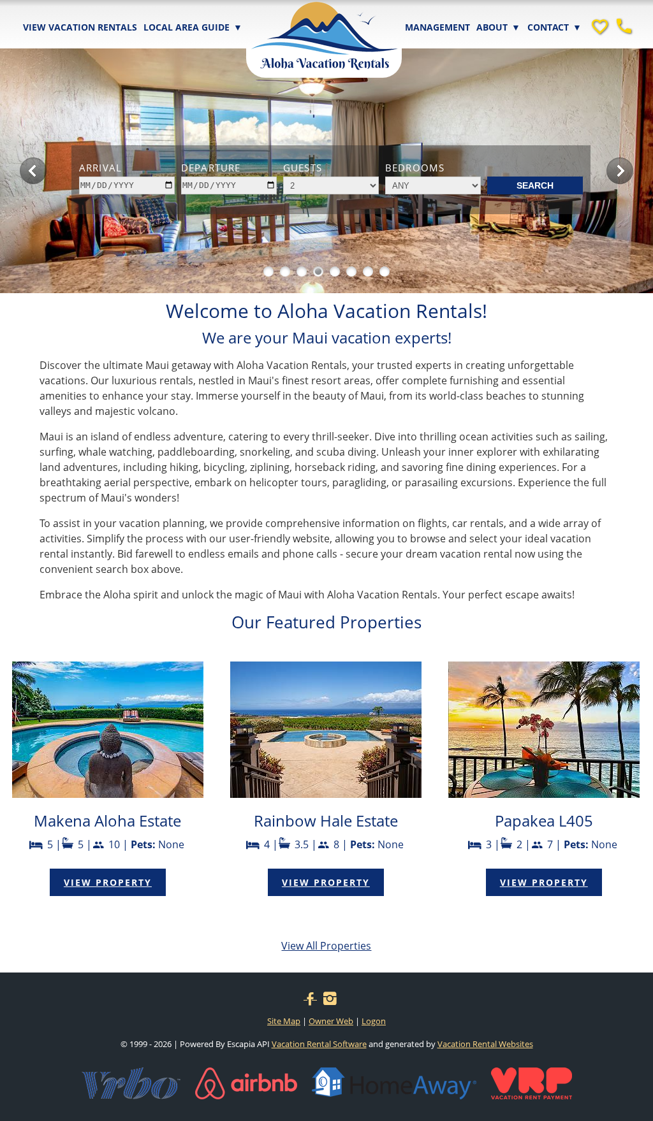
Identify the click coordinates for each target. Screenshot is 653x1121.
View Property (108, 882)
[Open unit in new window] (107, 794)
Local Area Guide (192, 27)
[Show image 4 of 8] (318, 271)
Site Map (283, 1021)
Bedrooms (414, 167)
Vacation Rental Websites (485, 1044)
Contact (554, 27)
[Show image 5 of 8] (335, 271)
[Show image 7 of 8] (368, 271)
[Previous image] (33, 170)
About (498, 27)
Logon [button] (374, 1021)
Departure (210, 167)
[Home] (324, 27)
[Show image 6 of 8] (351, 271)
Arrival (100, 167)
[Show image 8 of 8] (384, 271)
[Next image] (620, 170)
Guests (302, 167)
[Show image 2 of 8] (285, 271)
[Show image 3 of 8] (302, 271)
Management (437, 27)
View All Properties (326, 946)
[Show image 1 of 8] (268, 271)
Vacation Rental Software (319, 1044)
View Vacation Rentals (80, 27)
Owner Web (331, 1021)
